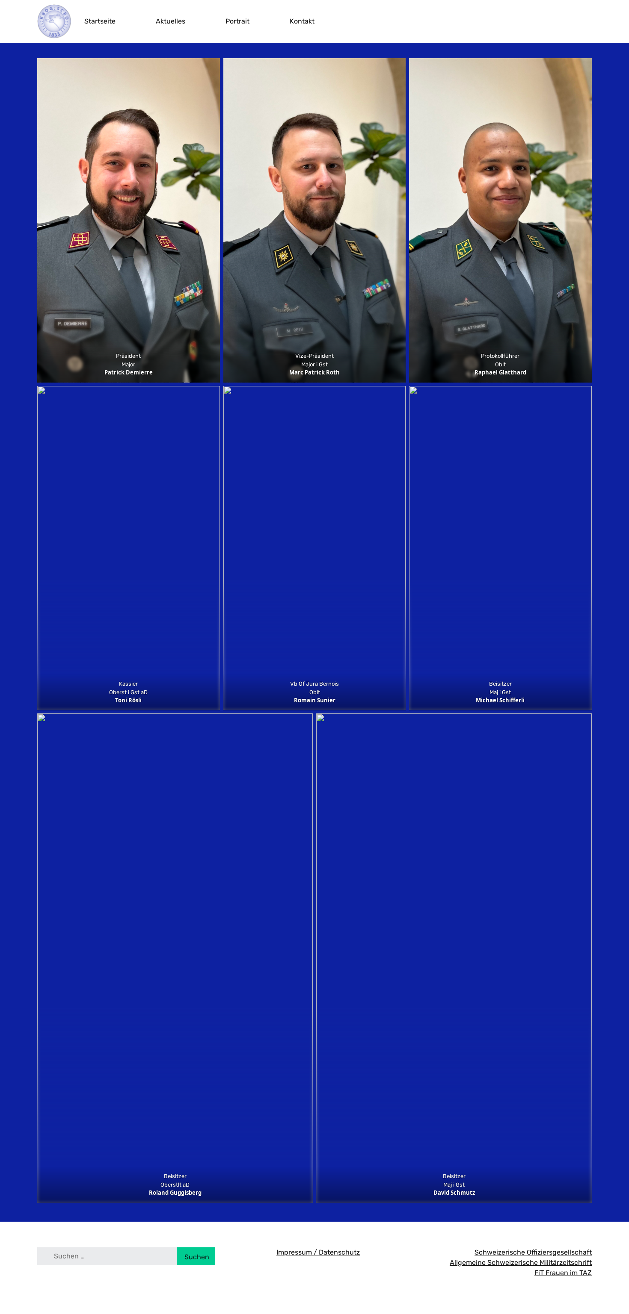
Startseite (100, 21)
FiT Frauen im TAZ (563, 1273)
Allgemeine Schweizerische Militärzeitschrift (521, 1262)
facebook (587, 21)
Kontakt (302, 21)
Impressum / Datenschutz (318, 1252)
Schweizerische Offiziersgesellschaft (533, 1252)
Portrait (237, 21)
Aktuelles (170, 21)
